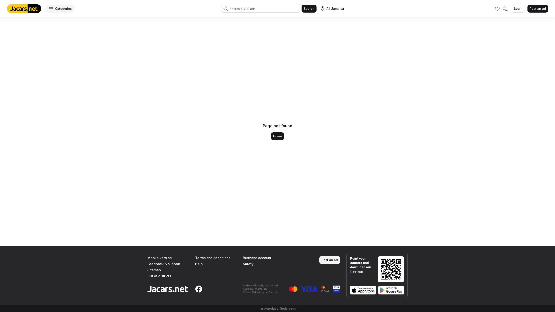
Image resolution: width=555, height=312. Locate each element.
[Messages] (505, 9)
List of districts (159, 276)
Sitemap (154, 270)
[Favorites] (497, 9)
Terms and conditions (212, 258)
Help (199, 264)
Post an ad (538, 8)
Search (309, 8)
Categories (63, 8)
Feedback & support (163, 264)
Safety (248, 264)
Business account (257, 258)
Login (518, 8)
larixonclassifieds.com (277, 308)
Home (277, 136)
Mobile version (159, 258)
